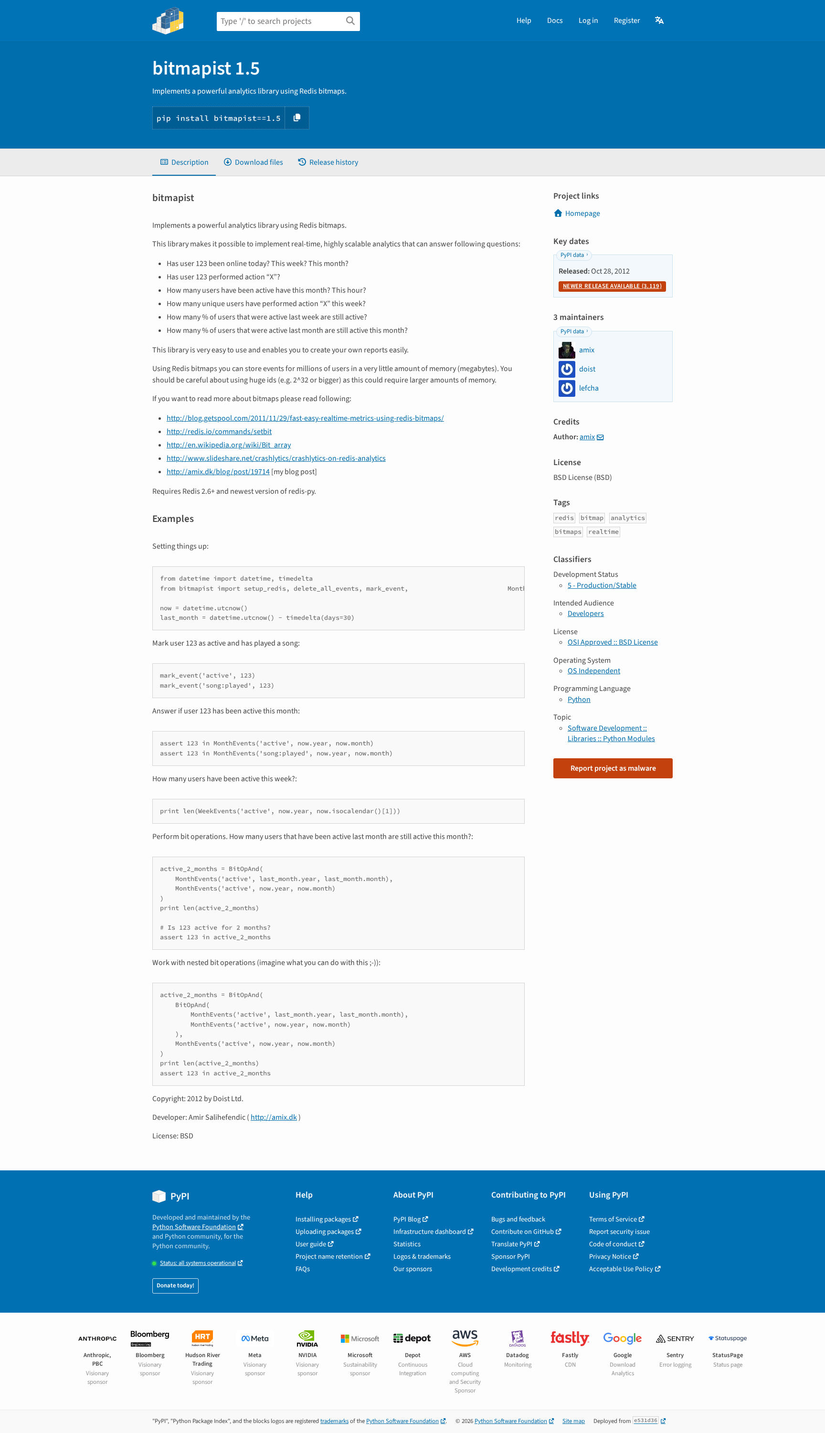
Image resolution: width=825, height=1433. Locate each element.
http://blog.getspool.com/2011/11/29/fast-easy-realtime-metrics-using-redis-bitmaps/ (305, 418)
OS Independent (594, 671)
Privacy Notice (610, 1257)
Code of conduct (613, 1244)
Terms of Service (613, 1219)
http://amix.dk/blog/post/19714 (218, 472)
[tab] (184, 162)
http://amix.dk (274, 1117)
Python (579, 699)
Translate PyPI (511, 1244)
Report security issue (619, 1232)
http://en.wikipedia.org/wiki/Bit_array (229, 445)
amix (587, 437)
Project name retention (329, 1257)
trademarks (334, 1421)
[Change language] (660, 20)
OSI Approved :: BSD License (613, 642)
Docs (555, 20)
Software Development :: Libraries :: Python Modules (611, 733)
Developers (586, 613)
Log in (588, 20)
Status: (198, 1263)
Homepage (582, 213)
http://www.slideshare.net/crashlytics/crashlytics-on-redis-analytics (276, 458)
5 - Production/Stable (602, 585)
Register (627, 20)
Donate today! (175, 1285)
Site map (573, 1421)
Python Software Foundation (194, 1227)
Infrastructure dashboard (429, 1232)
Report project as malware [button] (613, 768)
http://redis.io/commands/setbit (219, 431)
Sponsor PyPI (510, 1257)
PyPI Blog (407, 1219)
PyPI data (572, 255)
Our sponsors (412, 1269)
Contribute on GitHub (522, 1232)
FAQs (303, 1269)
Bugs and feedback (518, 1219)
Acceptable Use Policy (621, 1269)
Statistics (407, 1244)
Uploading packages (325, 1232)
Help (524, 20)
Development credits (521, 1269)
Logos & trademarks (422, 1257)
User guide (311, 1244)
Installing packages (323, 1219)
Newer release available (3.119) (612, 286)
